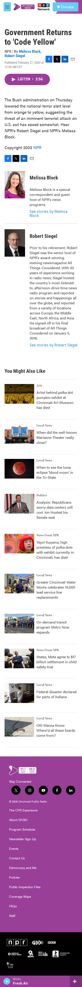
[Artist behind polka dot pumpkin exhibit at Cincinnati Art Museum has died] (19, 394)
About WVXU (18, 820)
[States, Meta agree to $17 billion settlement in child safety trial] (19, 658)
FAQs (13, 906)
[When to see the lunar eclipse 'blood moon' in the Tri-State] (19, 469)
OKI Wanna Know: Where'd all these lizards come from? (55, 730)
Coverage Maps (20, 896)
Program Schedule (22, 829)
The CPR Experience (23, 810)
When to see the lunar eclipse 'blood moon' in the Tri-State (54, 472)
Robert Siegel (15, 55)
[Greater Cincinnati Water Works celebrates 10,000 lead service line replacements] (19, 583)
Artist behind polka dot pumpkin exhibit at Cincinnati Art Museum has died (55, 400)
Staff (12, 916)
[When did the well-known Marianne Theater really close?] (19, 434)
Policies (14, 877)
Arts (39, 385)
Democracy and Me (22, 868)
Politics (41, 495)
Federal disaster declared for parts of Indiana (56, 694)
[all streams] (76, 981)
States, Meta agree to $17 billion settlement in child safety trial (56, 661)
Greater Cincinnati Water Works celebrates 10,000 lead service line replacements (56, 589)
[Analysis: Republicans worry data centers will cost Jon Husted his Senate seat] (19, 503)
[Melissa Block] (15, 184)
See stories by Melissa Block (48, 213)
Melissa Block (30, 51)
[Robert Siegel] (15, 243)
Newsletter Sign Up (22, 839)
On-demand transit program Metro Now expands (52, 627)
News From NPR (47, 535)
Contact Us (17, 858)
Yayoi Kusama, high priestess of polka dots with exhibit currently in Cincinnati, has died (55, 550)
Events (13, 848)
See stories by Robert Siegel (53, 344)
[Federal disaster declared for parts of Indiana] (19, 693)
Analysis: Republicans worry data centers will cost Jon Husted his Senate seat (54, 510)
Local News (44, 425)
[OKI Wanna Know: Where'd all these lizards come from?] (19, 727)
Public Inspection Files (25, 887)
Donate (67, 7)
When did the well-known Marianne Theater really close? (56, 437)
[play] (7, 981)
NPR (37, 147)
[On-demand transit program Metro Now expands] (19, 623)
